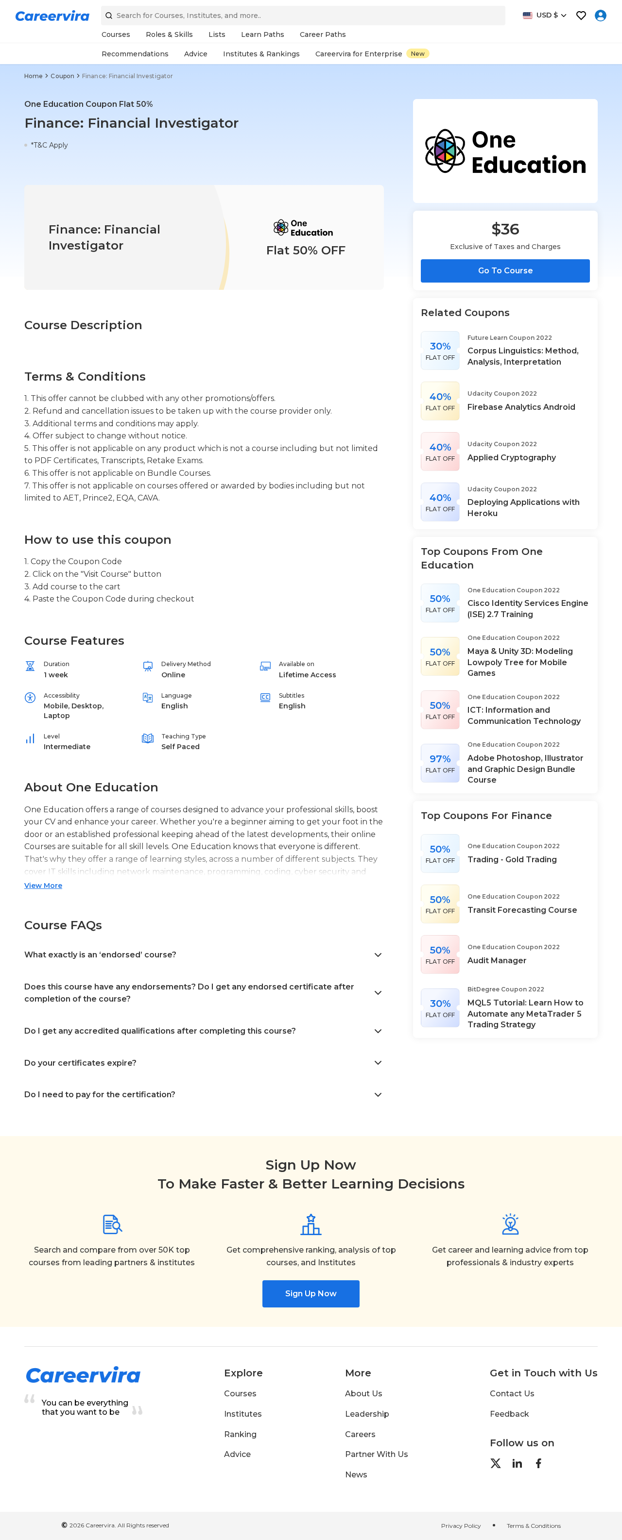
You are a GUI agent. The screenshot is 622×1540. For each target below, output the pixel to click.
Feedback (509, 1414)
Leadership (367, 1414)
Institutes (243, 1414)
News (356, 1474)
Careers (360, 1434)
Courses (240, 1393)
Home (33, 76)
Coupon (62, 76)
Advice (237, 1454)
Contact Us (512, 1393)
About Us (363, 1393)
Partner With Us (376, 1454)
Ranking (240, 1434)
